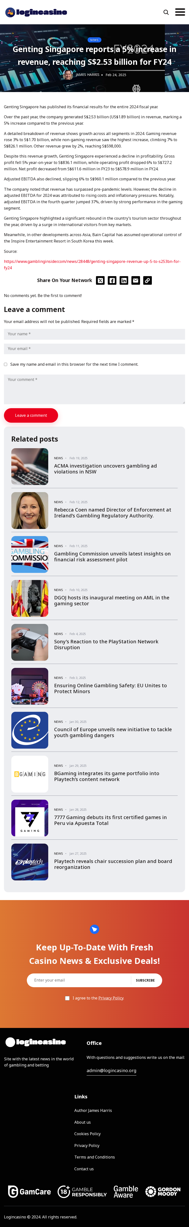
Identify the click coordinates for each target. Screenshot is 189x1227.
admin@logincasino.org (111, 1070)
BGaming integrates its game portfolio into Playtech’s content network (106, 776)
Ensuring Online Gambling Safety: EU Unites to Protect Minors (110, 688)
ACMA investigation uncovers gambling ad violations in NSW (105, 468)
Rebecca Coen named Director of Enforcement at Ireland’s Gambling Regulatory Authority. (112, 512)
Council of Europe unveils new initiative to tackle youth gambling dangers (113, 732)
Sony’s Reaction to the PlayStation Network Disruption (106, 644)
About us (82, 1122)
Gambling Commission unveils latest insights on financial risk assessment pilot (112, 556)
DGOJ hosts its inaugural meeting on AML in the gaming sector (111, 600)
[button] (177, 12)
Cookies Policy (87, 1133)
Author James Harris (93, 1110)
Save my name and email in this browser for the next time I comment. (74, 364)
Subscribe (145, 980)
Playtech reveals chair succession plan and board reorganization (113, 864)
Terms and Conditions (94, 1157)
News (94, 40)
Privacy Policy (110, 998)
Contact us (84, 1169)
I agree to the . (98, 998)
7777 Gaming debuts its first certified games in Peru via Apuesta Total (110, 820)
